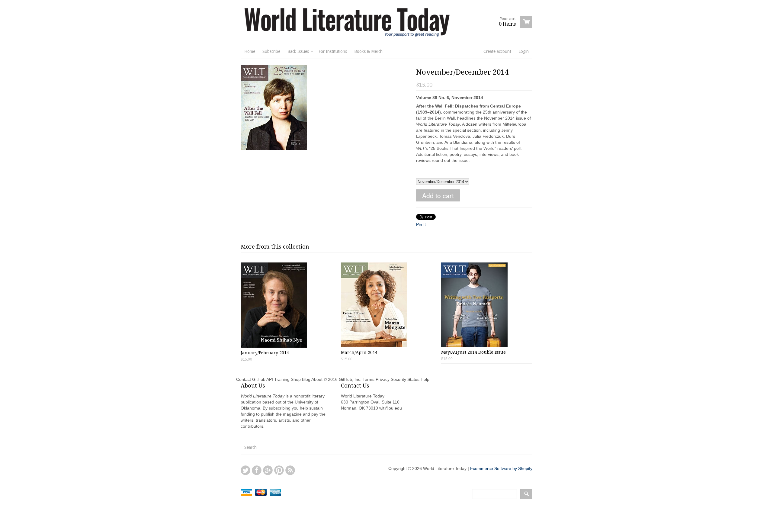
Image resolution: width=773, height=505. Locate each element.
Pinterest (279, 470)
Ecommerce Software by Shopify (501, 468)
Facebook (256, 470)
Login (523, 51)
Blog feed (290, 470)
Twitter (245, 470)
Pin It (421, 224)
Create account (497, 51)
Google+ (268, 470)
